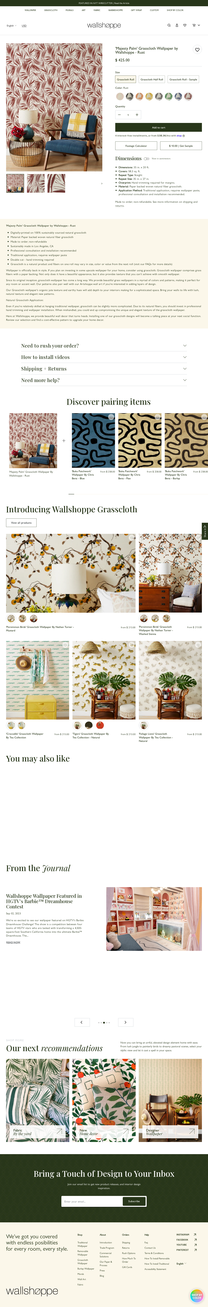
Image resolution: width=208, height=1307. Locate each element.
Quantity (120, 106)
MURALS (70, 10)
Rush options (128, 1253)
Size (117, 72)
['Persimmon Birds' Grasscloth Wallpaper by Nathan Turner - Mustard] (11, 618)
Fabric (80, 1284)
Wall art (82, 1279)
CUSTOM (154, 10)
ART (83, 10)
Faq (146, 1242)
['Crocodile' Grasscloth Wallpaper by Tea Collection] (11, 725)
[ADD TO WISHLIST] (197, 49)
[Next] (125, 1022)
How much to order (129, 1260)
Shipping (126, 1242)
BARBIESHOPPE (116, 10)
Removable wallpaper (83, 1252)
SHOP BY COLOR (175, 10)
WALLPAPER (30, 10)
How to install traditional (157, 1263)
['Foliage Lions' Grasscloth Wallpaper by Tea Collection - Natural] (144, 725)
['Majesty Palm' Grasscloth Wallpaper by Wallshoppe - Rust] (188, 96)
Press (102, 1270)
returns (119, 205)
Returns (126, 1247)
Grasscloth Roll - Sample (183, 79)
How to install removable (157, 1258)
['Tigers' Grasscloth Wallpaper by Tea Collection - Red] (100, 725)
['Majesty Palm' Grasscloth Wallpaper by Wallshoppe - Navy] (178, 96)
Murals (81, 1274)
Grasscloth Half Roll (152, 79)
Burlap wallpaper (86, 1268)
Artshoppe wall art (91, 284)
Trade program (107, 1247)
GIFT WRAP (136, 10)
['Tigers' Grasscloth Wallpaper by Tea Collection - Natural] (77, 725)
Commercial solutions (105, 1254)
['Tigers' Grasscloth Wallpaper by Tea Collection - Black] (89, 725)
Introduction (106, 1242)
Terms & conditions (154, 1253)
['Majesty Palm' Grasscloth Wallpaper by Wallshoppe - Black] (129, 96)
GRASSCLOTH (50, 10)
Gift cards (127, 1267)
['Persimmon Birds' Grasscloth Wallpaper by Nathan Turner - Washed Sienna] (34, 618)
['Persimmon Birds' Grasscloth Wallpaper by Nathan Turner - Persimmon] (22, 618)
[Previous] (82, 1022)
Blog (102, 1275)
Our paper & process (106, 1263)
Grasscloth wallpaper (83, 1261)
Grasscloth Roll (125, 79)
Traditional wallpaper (83, 1244)
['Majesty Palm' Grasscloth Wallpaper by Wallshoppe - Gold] (149, 96)
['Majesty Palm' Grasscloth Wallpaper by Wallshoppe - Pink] (120, 96)
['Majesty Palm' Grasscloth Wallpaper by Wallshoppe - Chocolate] (159, 96)
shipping (188, 201)
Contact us (150, 1247)
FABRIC (97, 10)
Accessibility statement (155, 1269)
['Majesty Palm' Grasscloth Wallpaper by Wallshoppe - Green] (168, 96)
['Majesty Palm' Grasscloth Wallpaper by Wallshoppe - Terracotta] (139, 96)
